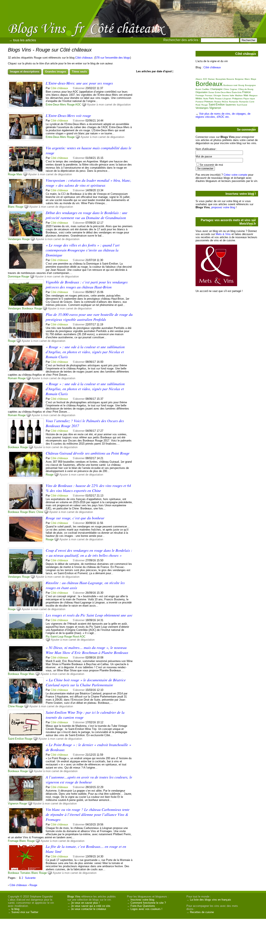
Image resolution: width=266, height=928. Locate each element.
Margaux (253, 95)
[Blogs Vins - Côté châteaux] (180, 30)
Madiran (239, 95)
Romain (12, 378)
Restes (217, 102)
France (246, 92)
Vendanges (14, 239)
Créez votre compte (235, 174)
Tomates (25, 872)
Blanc (11, 206)
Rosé (76, 636)
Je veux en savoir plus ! (85, 902)
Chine (39, 512)
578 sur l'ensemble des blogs (112, 57)
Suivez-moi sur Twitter (24, 912)
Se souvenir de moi (211, 164)
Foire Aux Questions (143, 905)
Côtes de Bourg (245, 89)
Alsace (199, 79)
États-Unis (236, 92)
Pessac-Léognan (223, 98)
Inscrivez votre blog (142, 899)
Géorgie (217, 95)
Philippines (237, 98)
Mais (19, 174)
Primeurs (208, 101)
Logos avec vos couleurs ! (146, 909)
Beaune (230, 79)
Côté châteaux (84, 57)
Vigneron (13, 803)
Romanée (233, 102)
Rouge (71, 104)
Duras (211, 92)
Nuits (205, 98)
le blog (15, 909)
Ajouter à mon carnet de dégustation (109, 104)
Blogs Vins (73, 896)
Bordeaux (27, 308)
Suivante (30, 877)
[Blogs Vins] (44, 21)
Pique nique (249, 98)
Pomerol (199, 102)
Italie (232, 95)
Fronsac (209, 95)
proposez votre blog (223, 207)
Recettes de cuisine (202, 912)
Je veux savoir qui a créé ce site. (91, 905)
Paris (211, 98)
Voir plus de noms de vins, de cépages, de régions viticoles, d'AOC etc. (223, 115)
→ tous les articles (22, 40)
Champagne (216, 89)
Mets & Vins (223, 234)
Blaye (253, 79)
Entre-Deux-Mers (56, 104)
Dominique (14, 276)
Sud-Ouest (242, 105)
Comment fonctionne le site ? (148, 902)
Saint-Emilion (16, 738)
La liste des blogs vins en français (210, 899)
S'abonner (79, 88)
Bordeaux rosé (230, 85)
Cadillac (205, 89)
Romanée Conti (246, 102)
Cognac (233, 89)
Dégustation (202, 92)
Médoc (199, 98)
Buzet (198, 89)
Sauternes (230, 104)
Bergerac (239, 79)
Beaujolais (221, 79)
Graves (225, 95)
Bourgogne (250, 85)
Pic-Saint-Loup (54, 636)
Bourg (241, 85)
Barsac (211, 79)
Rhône (225, 102)
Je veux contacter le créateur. (89, 909)
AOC (78, 104)
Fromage (13, 840)
